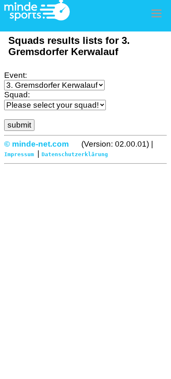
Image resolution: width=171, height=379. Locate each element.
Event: (15, 75)
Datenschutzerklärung (75, 154)
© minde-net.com (36, 144)
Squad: (17, 94)
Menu (156, 13)
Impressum (19, 154)
